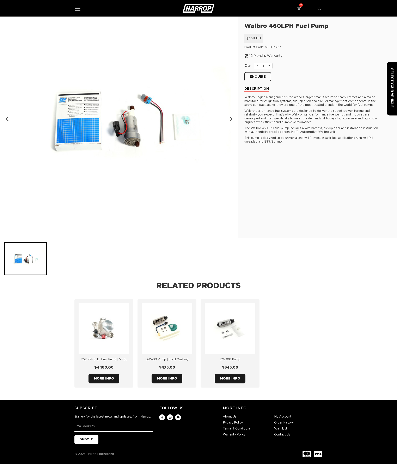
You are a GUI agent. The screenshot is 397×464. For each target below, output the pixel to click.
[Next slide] (230, 119)
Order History (284, 422)
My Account (282, 416)
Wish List (280, 428)
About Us (229, 416)
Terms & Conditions (237, 428)
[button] (25, 258)
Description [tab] (256, 88)
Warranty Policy (234, 434)
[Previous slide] (7, 119)
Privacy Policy (233, 422)
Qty (247, 65)
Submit (86, 439)
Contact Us (282, 434)
